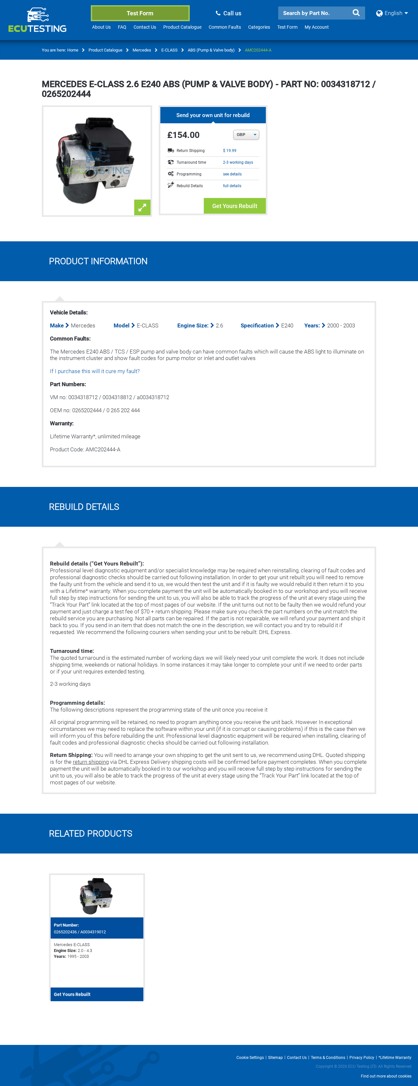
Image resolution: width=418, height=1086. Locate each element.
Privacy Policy (361, 1057)
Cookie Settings (250, 1057)
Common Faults (225, 27)
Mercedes (142, 50)
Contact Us (145, 27)
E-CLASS (169, 50)
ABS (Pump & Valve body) (211, 50)
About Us (101, 27)
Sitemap (275, 1057)
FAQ (122, 27)
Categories (259, 27)
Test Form (140, 13)
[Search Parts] (356, 13)
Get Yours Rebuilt (234, 206)
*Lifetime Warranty (394, 1057)
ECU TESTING (46, 25)
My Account (317, 27)
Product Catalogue (182, 27)
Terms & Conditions (328, 1057)
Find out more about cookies (386, 1076)
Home (72, 50)
